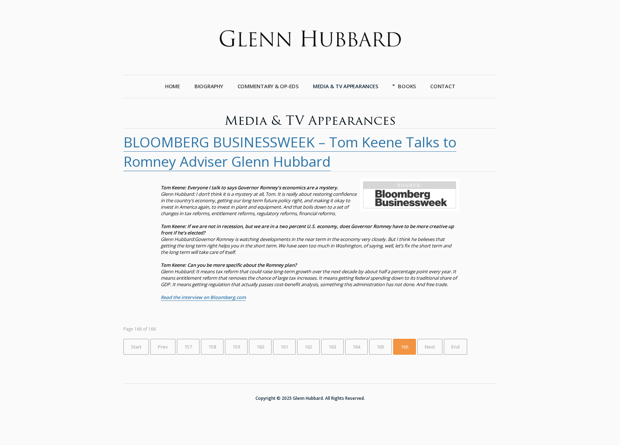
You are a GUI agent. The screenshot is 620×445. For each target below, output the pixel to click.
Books (407, 86)
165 (380, 347)
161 (284, 347)
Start (136, 347)
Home (172, 86)
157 (188, 347)
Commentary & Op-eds (268, 86)
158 (212, 347)
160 (260, 347)
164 (356, 347)
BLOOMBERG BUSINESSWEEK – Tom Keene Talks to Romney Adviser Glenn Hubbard (289, 151)
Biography (208, 86)
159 (236, 347)
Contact (442, 86)
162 (308, 347)
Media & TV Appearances (345, 86)
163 (332, 347)
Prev (163, 347)
